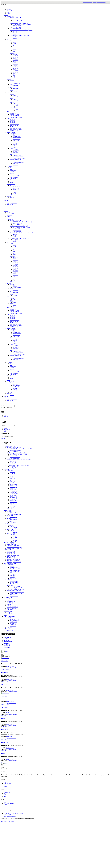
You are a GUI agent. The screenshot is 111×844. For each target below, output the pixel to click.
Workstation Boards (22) (13, 545)
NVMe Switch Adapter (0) (13, 458)
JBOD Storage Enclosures (16, 326)
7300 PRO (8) (13, 495)
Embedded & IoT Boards (16, 311)
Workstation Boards (14, 310)
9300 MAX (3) (13, 499)
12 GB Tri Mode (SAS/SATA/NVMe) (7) (20, 454)
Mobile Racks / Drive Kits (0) (14, 560)
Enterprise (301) (11, 483)
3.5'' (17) (15, 528)
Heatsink (12, 367)
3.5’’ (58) (15, 537)
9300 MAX (15, 272)
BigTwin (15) (13, 574)
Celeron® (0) (13, 624)
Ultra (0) (12, 566)
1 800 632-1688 (7, 814)
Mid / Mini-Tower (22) (12, 556)
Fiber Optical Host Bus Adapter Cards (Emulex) (21, 232)
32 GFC (15, 234)
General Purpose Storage (19, 354)
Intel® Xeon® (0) (14, 620)
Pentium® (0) (13, 623)
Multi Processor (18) (15, 570)
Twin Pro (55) (13, 578)
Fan (10, 363)
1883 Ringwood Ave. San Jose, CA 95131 (14, 813)
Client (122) (10, 470)
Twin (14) (12, 577)
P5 (13, 253)
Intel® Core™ (16, 384)
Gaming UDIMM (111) (15, 514)
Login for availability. (12, 667)
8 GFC (14, 236)
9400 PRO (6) (13, 500)
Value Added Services (12, 203)
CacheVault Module (14, 371)
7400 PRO (15, 260)
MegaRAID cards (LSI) (15, 220)
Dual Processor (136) (15, 567)
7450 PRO (15, 257)
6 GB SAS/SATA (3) (15, 457)
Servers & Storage (11, 328)
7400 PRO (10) (13, 487)
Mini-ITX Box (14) (11, 558)
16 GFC (15, 235)
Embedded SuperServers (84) (14, 590)
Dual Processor (16, 332)
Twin (11, 337)
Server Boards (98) (11, 544)
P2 (13, 250)
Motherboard (10, 307)
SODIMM (15, 290)
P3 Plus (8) (12, 478)
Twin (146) (9, 572)
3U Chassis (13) (11, 553)
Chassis (8, 314)
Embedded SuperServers (15, 355)
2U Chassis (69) (11, 552)
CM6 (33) (12, 507)
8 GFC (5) (12, 463)
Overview (9, 9)
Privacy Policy (10, 821)
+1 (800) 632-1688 (87, 2)
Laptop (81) (10, 515)
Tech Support (10, 204)
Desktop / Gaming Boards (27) (14, 548)
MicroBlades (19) (14, 582)
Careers (8, 13)
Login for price (10, 666)
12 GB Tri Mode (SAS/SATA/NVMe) (22, 227)
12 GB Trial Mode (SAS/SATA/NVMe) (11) (21, 448)
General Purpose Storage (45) (17, 589)
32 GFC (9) (13, 461)
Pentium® (15, 388)
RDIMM (15, 295)
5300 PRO (15, 265)
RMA (8, 201)
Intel (11, 382)
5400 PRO (15, 262)
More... (5, 796)
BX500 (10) (13, 473)
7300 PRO (15, 268)
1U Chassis (12, 316)
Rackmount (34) (14, 596)
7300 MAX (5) (13, 496)
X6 (13, 247)
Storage (11, 350)
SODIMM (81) (13, 517)
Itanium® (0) (13, 626)
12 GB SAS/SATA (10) (15, 450)
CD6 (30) (12, 506)
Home (5, 415)
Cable (11, 365)
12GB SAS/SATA (17, 228)
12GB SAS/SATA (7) (15, 455)
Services (6, 200)
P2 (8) (11, 477)
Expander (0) (10, 604)
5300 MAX (15, 266)
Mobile (11, 301)
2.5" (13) (15, 532)
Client (11, 243)
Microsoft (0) (10, 630)
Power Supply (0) (11, 601)
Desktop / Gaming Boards (16, 313)
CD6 (14, 279)
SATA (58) (12, 534)
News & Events (10, 11)
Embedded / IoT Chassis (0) (13, 559)
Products (6, 416)
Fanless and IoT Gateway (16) (17, 592)
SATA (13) (12, 530)
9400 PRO (15, 273)
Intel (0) (9, 617)
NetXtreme (15, 239)
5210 (14, 277)
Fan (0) (8, 598)
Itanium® (15, 391)
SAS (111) (12, 538)
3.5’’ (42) (15, 541)
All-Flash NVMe (17, 351)
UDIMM (15, 286)
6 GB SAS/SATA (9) (15, 451)
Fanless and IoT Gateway (19, 356)
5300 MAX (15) (14, 493)
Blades (11, 344)
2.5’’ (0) (15, 536)
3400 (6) (12, 503)
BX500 (14, 246)
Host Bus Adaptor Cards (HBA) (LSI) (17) (17, 453)
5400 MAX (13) (14, 491)
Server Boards (13, 309)
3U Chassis (12, 318)
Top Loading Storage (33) (16, 587)
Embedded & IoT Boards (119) (14, 547)
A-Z (5, 431)
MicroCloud (15, 348)
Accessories (9, 362)
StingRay (15, 241)
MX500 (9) (12, 472)
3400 (14, 276)
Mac (11, 291)
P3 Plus (14, 251)
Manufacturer (7, 429)
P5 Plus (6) (12, 481)
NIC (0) (9, 612)
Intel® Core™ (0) (14, 619)
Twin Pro (15, 343)
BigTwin (15, 339)
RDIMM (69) (13, 522)
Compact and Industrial (18, 358)
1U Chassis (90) (11, 551)
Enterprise (12, 256)
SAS (14, 306)
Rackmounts (13, 329)
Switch (11, 378)
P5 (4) (11, 480)
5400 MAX (15, 264)
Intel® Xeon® (16, 385)
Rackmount (15, 361)
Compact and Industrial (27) (16, 593)
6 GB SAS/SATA (17, 224)
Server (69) (9, 521)
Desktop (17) (10, 525)
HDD (8, 296)
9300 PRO (15, 271)
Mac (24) (9, 518)
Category (6, 428)
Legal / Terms (4, 821)
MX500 (14, 245)
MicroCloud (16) (14, 583)
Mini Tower (15, 359)
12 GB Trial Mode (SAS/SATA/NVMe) (22, 221)
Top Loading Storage (18, 352)
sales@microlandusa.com (99, 2)
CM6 (14, 280)
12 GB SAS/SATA (17, 223)
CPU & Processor (11, 381)
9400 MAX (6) (13, 502)
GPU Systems (16, 336)
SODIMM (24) (13, 519)
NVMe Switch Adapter (15, 231)
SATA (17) (12, 526)
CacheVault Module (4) (12, 607)
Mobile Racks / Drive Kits (16, 325)
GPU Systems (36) (14, 571)
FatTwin (15, 340)
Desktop (12, 284)
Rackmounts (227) (11, 564)
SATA (14, 299)
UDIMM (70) (13, 513)
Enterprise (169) (11, 533)
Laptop (11, 288)
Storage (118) (10, 585)
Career (5, 786)
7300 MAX (15, 269)
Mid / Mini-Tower (14, 321)
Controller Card (10, 219)
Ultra (14, 331)
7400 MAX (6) (13, 488)
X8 (13, 249)
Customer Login (7, 205)
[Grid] (5, 651)
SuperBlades (16, 346)
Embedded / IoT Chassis (15, 324)
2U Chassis (12, 317)
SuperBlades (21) (14, 581)
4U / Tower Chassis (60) (13, 555)
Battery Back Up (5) (12, 608)
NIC (11, 377)
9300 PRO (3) (13, 498)
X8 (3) (11, 476)
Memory (9, 283)
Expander (12, 369)
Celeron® (15, 389)
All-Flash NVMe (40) (15, 586)
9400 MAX (15, 275)
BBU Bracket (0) (11, 609)
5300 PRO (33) (13, 492)
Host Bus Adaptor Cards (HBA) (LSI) (19, 226)
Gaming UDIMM (17, 287)
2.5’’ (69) (15, 540)
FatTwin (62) (13, 575)
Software (9, 393)
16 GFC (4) (13, 462)
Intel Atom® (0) (14, 622)
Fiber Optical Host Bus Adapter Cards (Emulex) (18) (19, 459)
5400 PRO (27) (13, 489)
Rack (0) (9, 605)
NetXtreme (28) (14, 466)
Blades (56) (9, 579)
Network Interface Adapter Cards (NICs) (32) (18, 465)
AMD (11, 392)
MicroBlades (16, 347)
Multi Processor (16, 335)
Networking (9, 376)
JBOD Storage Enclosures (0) (14, 562)
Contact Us (9, 12)
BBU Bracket (13, 374)
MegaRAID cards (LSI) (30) (14, 447)
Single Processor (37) (15, 568)
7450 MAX (15, 258)
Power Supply (13, 366)
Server (11, 294)
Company (6, 6)
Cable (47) (9, 600)
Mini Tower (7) (13, 594)
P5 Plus (14, 254)
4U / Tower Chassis (14, 320)
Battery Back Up (14, 373)
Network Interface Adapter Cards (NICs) (19, 238)
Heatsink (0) (10, 602)
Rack (11, 370)
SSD (8, 242)
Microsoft (12, 395)
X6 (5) (11, 474)
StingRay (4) (13, 468)
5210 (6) (12, 504)
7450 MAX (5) (13, 485)
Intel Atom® (16, 386)
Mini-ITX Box (13, 322)
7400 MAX (15, 261)
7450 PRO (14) (13, 484)
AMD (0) (9, 627)
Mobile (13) (10, 529)
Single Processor (17, 333)
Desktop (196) (10, 511)
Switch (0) (9, 613)
